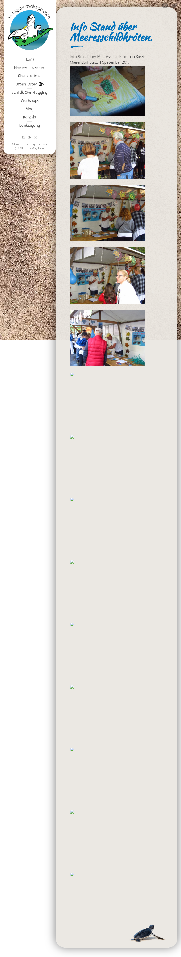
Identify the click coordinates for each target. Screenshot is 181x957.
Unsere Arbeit (27, 84)
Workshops (30, 101)
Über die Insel (29, 76)
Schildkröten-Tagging (29, 92)
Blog (29, 109)
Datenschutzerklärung (23, 144)
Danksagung (29, 125)
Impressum (42, 144)
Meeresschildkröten (29, 68)
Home (30, 59)
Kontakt (29, 117)
